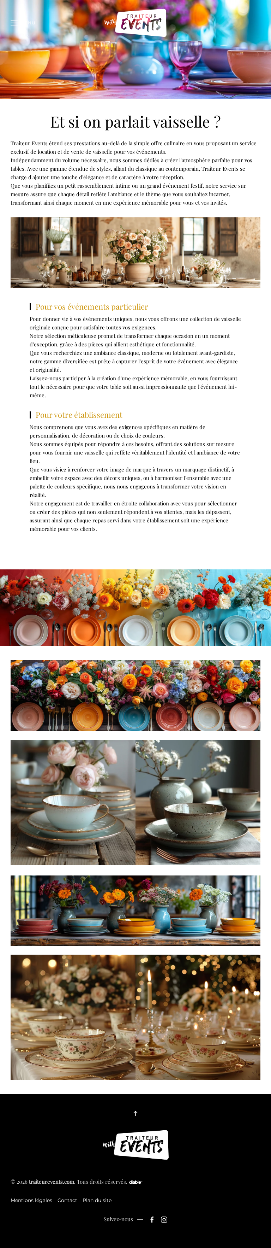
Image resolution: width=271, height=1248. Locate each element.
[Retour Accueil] (136, 23)
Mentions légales (31, 1200)
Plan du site (97, 1200)
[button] (23, 23)
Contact (67, 1200)
